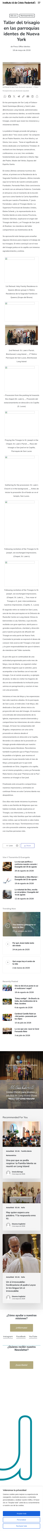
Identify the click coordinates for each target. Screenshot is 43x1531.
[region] (21, 1508)
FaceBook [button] (21, 1336)
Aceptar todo (21, 1514)
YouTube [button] (33, 1336)
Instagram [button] (8, 1336)
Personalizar (21, 1520)
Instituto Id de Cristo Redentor (18, 2)
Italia (23, 1207)
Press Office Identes (21, 46)
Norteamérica (27, 16)
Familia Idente (26, 1151)
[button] (39, 2)
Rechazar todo (21, 1526)
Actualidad (10, 1151)
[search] (34, 2)
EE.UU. (14, 16)
